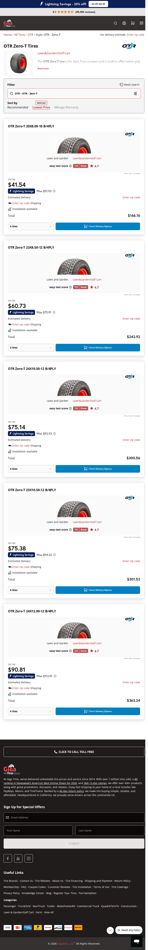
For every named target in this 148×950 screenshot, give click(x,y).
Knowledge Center (33, 893)
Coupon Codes (37, 887)
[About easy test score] (69, 166)
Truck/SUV (24, 906)
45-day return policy (87, 791)
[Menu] (139, 23)
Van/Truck (39, 906)
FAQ (23, 887)
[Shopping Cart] (130, 23)
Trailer (51, 906)
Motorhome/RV (66, 906)
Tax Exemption (87, 893)
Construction (129, 906)
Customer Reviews (59, 887)
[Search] (113, 23)
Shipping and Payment (98, 881)
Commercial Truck (88, 906)
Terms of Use (101, 887)
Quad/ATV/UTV (110, 906)
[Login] (121, 23)
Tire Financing (74, 881)
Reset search (129, 84)
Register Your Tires (65, 893)
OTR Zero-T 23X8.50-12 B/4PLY (31, 247)
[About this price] (54, 191)
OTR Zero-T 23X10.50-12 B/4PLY (32, 490)
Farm (39, 912)
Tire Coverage (120, 887)
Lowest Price (41, 107)
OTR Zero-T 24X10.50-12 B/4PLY (32, 368)
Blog (48, 893)
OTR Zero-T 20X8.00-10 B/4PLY (31, 126)
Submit (72, 844)
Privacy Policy (12, 893)
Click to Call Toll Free (75, 752)
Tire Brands (11, 881)
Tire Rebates (42, 881)
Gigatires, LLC (65, 943)
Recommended (17, 107)
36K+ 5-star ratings (95, 783)
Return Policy (122, 881)
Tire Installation (81, 887)
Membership (11, 887)
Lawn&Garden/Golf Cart (53, 53)
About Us (57, 881)
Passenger (10, 906)
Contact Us (26, 881)
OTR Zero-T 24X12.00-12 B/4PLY (32, 611)
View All (49, 912)
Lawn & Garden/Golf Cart (19, 912)
